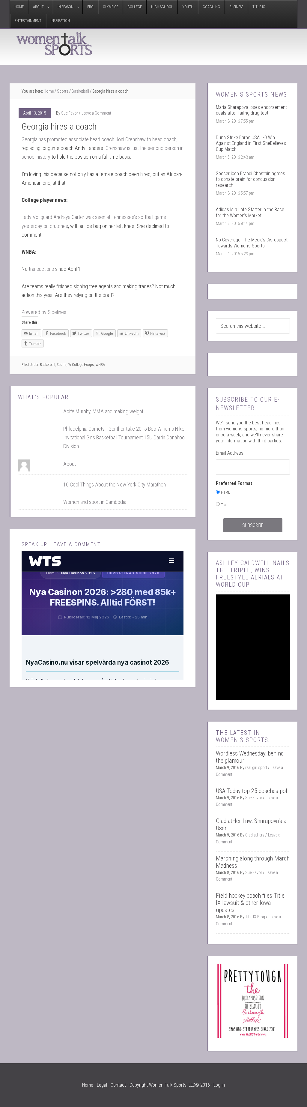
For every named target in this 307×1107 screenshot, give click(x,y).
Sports (62, 365)
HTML (225, 492)
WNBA (100, 365)
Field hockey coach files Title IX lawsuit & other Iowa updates (250, 903)
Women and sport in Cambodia (94, 502)
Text (224, 505)
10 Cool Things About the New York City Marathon (114, 484)
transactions (41, 269)
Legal (102, 1085)
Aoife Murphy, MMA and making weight (103, 411)
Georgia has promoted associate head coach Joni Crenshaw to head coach (99, 139)
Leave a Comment (96, 113)
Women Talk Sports (55, 44)
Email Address (229, 453)
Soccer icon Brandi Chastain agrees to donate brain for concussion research (250, 179)
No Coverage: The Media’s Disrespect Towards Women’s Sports (252, 242)
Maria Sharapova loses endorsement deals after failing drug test (251, 110)
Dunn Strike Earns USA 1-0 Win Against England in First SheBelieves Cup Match (251, 143)
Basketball (47, 365)
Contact (118, 1085)
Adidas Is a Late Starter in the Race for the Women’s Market (250, 212)
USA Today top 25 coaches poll (252, 790)
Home (87, 1085)
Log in (219, 1085)
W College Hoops (81, 365)
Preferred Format (234, 483)
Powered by (44, 312)
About (69, 464)
